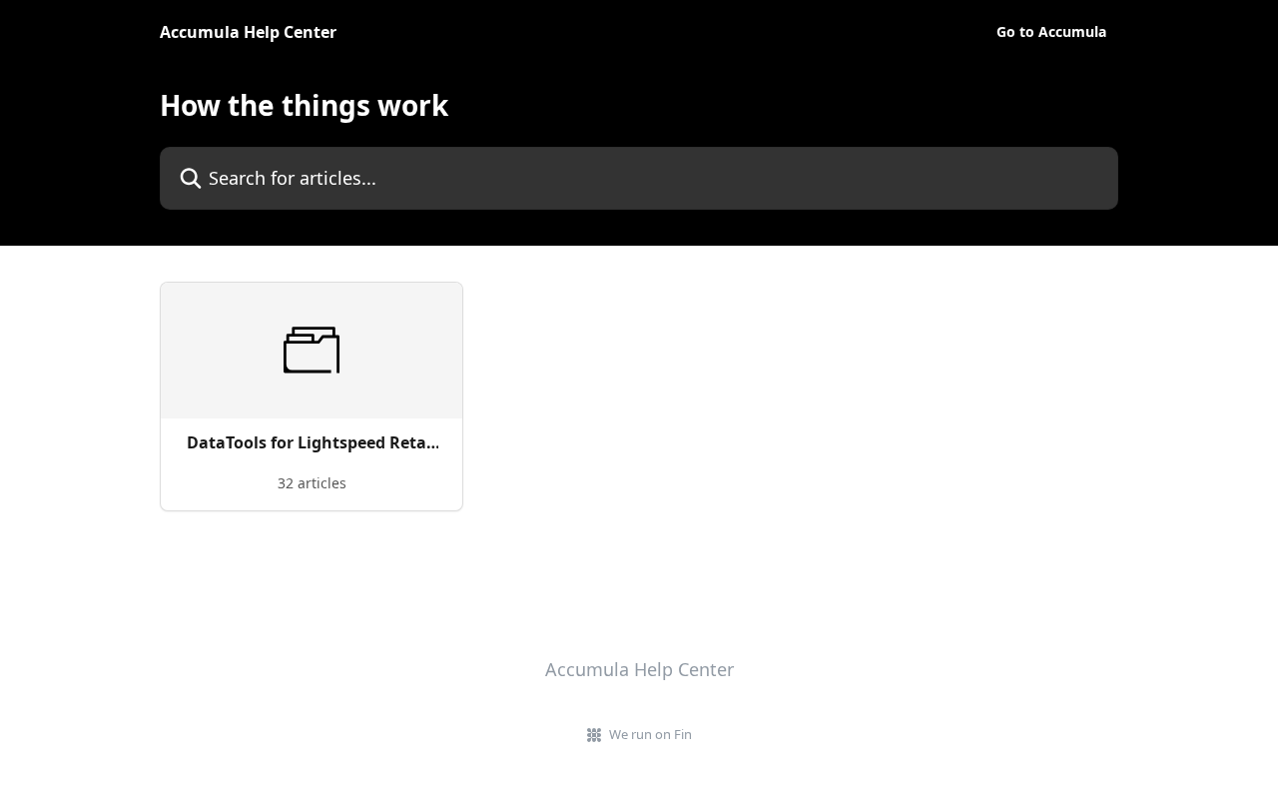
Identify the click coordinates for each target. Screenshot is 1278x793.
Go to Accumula (1051, 32)
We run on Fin (650, 734)
